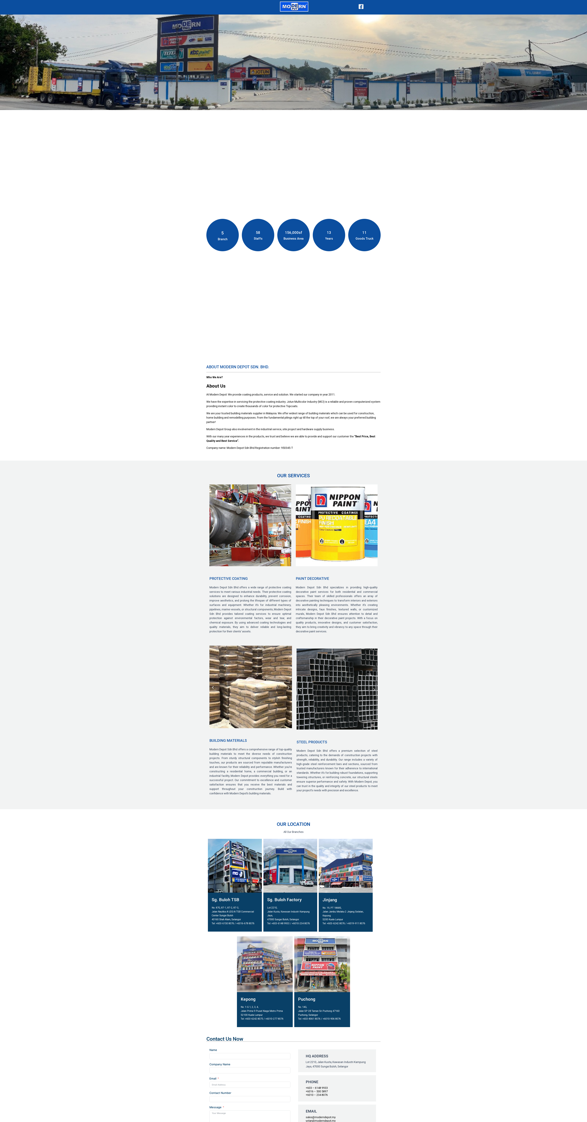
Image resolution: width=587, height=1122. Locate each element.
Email (212, 1078)
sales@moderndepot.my (321, 1117)
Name (213, 1050)
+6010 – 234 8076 (317, 1094)
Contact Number (220, 1092)
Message (215, 1107)
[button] (213, 526)
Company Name (219, 1064)
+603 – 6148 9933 (317, 1087)
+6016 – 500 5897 (317, 1091)
